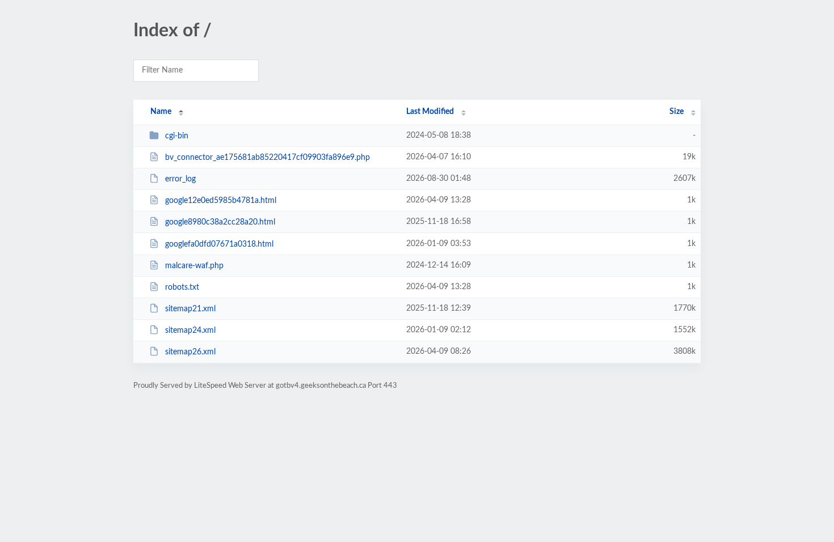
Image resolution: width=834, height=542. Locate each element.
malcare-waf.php (194, 266)
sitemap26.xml (190, 352)
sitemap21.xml (190, 309)
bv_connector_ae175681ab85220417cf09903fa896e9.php (267, 158)
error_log (180, 179)
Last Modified (430, 112)
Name (160, 112)
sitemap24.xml (190, 330)
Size (676, 112)
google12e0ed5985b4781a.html (220, 201)
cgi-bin (176, 136)
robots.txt (182, 287)
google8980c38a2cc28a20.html (220, 222)
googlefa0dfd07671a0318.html (219, 244)
